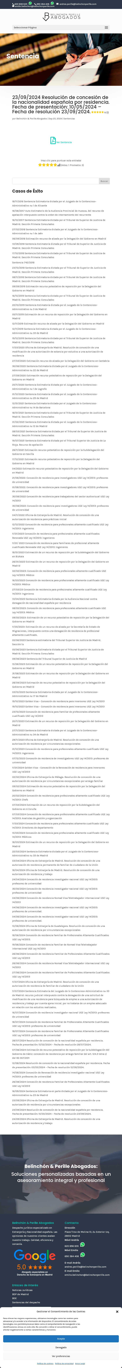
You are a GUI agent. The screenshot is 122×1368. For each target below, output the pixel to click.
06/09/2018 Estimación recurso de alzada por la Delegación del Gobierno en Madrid (59, 238)
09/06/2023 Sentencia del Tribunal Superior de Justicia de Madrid (49, 658)
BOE (14, 1298)
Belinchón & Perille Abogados (31, 118)
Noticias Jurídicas (22, 1290)
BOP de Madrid (20, 1294)
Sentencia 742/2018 (23, 262)
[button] (117, 1311)
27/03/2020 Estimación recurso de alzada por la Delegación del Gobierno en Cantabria (60, 361)
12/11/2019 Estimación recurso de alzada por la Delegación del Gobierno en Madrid (58, 323)
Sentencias (69, 118)
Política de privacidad (64, 1363)
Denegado (61, 1347)
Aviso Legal (80, 1363)
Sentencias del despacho (26, 1302)
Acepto (61, 1338)
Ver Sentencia (64, 142)
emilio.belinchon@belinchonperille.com (34, 6)
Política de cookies (45, 1363)
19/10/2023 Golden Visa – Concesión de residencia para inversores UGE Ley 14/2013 (58, 701)
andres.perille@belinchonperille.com (78, 4)
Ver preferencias (61, 1356)
